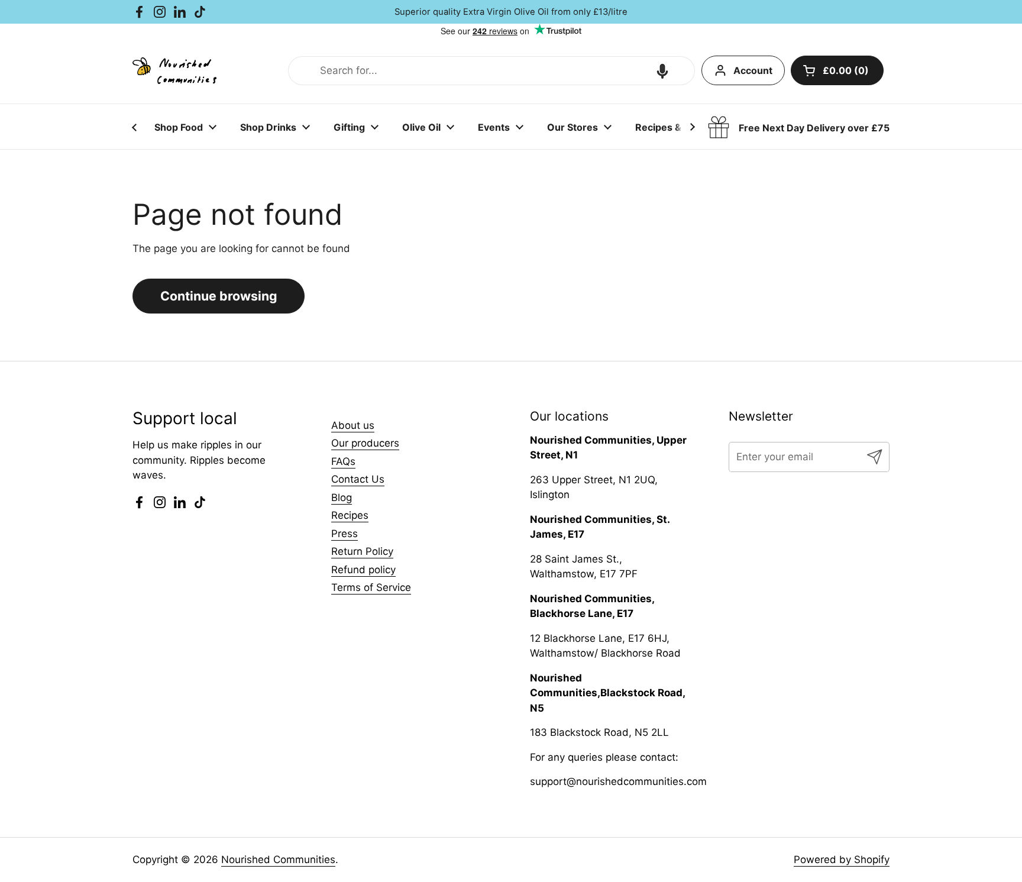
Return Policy (362, 551)
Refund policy (363, 570)
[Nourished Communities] (174, 70)
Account (752, 70)
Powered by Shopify (842, 859)
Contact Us (357, 479)
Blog (341, 497)
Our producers (365, 443)
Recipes (349, 515)
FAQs (343, 461)
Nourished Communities (278, 859)
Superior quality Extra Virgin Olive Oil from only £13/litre (511, 12)
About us (352, 425)
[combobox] (491, 71)
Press (344, 533)
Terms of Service (371, 587)
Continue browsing (218, 295)
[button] (662, 71)
